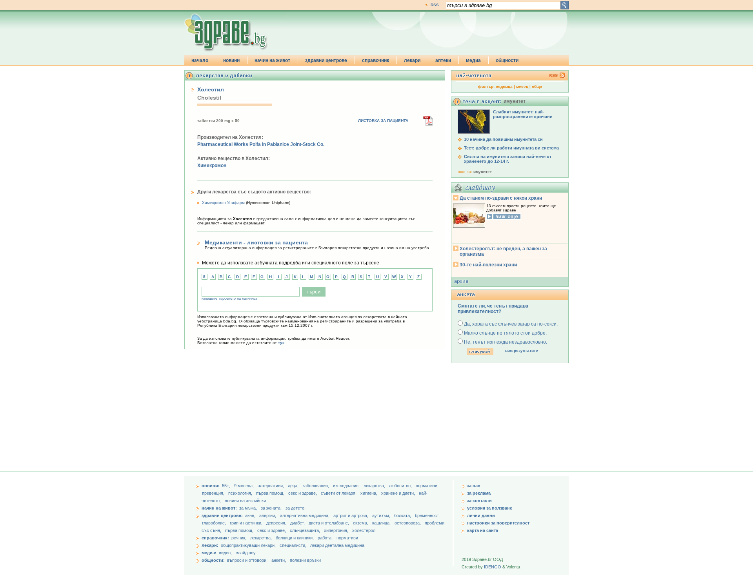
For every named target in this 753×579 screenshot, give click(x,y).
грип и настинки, (247, 523)
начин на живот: (219, 508)
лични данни (481, 515)
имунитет (482, 171)
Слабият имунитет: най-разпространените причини (523, 114)
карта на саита (482, 530)
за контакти (479, 500)
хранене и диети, (398, 493)
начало (199, 60)
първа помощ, (271, 493)
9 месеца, (244, 485)
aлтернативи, (271, 485)
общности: (213, 560)
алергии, (268, 515)
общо (537, 86)
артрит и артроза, (351, 515)
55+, (226, 485)
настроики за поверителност (498, 523)
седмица (504, 86)
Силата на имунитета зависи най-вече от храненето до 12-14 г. (507, 159)
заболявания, (316, 485)
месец (522, 86)
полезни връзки (305, 560)
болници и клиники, (295, 537)
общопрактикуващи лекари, (248, 545)
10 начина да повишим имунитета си (503, 139)
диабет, (298, 523)
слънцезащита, (305, 530)
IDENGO (492, 566)
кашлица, (382, 523)
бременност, (427, 515)
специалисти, (293, 545)
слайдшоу (246, 552)
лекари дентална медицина (337, 545)
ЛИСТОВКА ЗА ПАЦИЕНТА (383, 120)
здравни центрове (326, 60)
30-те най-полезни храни (488, 265)
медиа (473, 60)
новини (231, 60)
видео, (225, 552)
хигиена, (369, 493)
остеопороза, (408, 523)
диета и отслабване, (329, 523)
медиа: (209, 552)
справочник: (215, 537)
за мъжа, (248, 508)
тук (281, 342)
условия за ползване (489, 508)
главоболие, (214, 523)
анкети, (278, 560)
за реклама (479, 493)
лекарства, (375, 485)
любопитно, (401, 485)
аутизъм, (381, 515)
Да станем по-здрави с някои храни (501, 198)
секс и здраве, (303, 493)
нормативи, (427, 485)
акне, (250, 515)
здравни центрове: (222, 515)
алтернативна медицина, (305, 515)
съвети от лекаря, (339, 493)
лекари (412, 60)
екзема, (361, 523)
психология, (240, 493)
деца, (294, 485)
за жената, (271, 508)
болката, (403, 515)
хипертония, (336, 530)
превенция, (214, 493)
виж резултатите (521, 350)
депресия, (276, 523)
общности (507, 60)
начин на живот (272, 60)
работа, (325, 537)
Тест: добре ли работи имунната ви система (511, 148)
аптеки (443, 60)
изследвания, (347, 485)
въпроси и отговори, (247, 560)
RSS (435, 5)
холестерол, (364, 530)
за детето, (296, 508)
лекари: (210, 545)
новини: (211, 485)
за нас (473, 485)
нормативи (347, 537)
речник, (238, 537)
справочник (375, 60)
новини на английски (245, 500)
